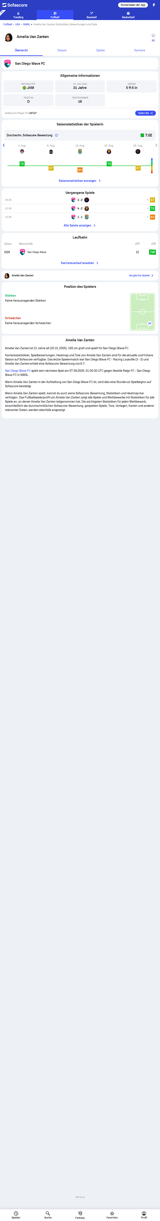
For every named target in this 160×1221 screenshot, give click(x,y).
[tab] (21, 50)
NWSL (26, 24)
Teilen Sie (143, 113)
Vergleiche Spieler (139, 275)
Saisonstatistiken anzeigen (77, 180)
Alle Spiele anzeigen (77, 225)
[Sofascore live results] (17, 5)
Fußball (7, 24)
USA (17, 24)
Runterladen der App (133, 5)
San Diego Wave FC (18, 370)
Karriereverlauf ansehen (77, 263)
